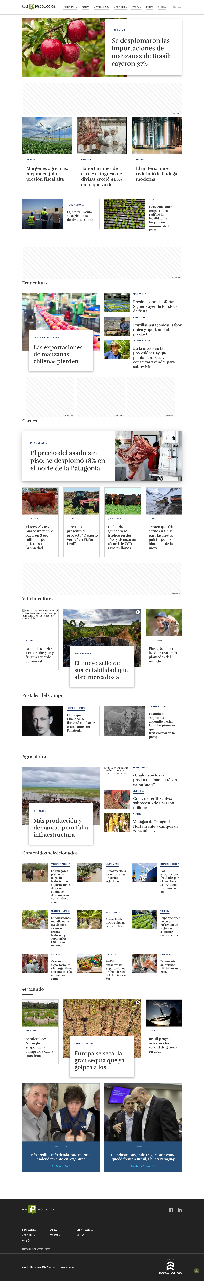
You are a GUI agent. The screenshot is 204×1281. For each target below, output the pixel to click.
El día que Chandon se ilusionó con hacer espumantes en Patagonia (81, 722)
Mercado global (82, 653)
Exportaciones (166, 955)
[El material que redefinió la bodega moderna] (157, 135)
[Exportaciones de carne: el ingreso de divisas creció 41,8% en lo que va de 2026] (102, 135)
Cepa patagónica (156, 640)
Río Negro (137, 814)
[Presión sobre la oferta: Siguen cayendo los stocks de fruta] (117, 302)
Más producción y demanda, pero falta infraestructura (60, 827)
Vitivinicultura (101, 7)
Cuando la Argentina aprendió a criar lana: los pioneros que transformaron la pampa (162, 725)
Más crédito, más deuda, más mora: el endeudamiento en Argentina (61, 1157)
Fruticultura (70, 7)
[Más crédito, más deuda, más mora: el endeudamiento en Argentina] (61, 1112)
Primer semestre (140, 768)
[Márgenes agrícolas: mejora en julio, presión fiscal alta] (47, 135)
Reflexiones (39, 811)
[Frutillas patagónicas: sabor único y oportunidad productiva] (117, 326)
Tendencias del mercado (46, 337)
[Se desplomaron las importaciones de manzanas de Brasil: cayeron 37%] (102, 47)
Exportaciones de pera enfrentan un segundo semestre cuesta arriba (170, 926)
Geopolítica (138, 791)
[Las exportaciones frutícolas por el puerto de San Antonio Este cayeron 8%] (144, 872)
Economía (136, 7)
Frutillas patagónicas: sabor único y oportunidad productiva (157, 330)
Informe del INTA (38, 442)
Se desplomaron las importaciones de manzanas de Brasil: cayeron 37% (141, 52)
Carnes (85, 7)
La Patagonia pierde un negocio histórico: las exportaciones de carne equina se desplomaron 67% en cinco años (60, 886)
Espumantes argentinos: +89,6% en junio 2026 (170, 966)
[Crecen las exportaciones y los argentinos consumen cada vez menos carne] (35, 963)
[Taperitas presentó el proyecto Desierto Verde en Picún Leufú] (82, 501)
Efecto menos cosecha (169, 864)
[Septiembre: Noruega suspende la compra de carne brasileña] (40, 1013)
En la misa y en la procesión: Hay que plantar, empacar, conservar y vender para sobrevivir (154, 357)
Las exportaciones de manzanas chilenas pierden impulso (57, 358)
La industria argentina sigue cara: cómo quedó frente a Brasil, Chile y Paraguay (143, 1157)
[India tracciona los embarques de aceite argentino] (89, 872)
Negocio (30, 159)
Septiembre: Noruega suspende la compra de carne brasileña (39, 1047)
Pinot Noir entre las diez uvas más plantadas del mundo (163, 654)
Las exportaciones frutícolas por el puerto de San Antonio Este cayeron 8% (170, 881)
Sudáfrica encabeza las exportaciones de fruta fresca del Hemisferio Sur (116, 970)
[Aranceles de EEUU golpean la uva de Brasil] (89, 919)
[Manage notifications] (196, 1270)
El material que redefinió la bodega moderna (156, 174)
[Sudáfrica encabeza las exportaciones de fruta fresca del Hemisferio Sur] (89, 963)
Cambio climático (83, 1043)
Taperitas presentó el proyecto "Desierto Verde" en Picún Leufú (82, 535)
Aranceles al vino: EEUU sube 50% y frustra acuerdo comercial (40, 654)
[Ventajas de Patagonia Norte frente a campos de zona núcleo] (117, 822)
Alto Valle (153, 200)
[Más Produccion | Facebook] (175, 7)
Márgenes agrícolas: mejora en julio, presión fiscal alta (47, 174)
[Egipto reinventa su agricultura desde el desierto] (42, 214)
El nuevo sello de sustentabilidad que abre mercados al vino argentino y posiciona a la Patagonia (101, 680)
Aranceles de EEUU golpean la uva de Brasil (115, 923)
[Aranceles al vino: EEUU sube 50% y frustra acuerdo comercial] (40, 622)
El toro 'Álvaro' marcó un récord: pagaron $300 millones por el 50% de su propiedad (40, 537)
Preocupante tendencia (60, 864)
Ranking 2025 (111, 955)
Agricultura (120, 7)
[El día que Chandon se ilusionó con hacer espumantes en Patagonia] (42, 721)
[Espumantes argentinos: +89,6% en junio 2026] (144, 963)
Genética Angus (32, 519)
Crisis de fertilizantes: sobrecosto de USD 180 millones (153, 803)
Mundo (149, 7)
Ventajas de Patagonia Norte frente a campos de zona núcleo (155, 826)
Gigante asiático (112, 864)
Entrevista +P (139, 318)
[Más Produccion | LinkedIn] (180, 7)
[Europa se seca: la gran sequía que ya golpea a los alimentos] (102, 1028)
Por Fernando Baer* (61, 1166)
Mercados (30, 640)
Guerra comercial (113, 913)
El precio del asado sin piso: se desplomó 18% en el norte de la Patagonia (67, 460)
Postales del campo (76, 708)
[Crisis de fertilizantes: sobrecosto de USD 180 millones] (117, 799)
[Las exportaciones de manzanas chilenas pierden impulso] (61, 322)
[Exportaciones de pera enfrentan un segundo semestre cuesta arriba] (144, 919)
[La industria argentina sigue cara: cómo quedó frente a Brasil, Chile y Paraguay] (143, 1112)
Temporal (153, 519)
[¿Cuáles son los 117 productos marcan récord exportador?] (117, 776)
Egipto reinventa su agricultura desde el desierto (80, 216)
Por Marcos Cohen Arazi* (143, 1166)
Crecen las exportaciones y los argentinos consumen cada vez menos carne (61, 970)
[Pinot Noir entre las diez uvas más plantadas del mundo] (164, 622)
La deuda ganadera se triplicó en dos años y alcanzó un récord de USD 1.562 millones (122, 537)
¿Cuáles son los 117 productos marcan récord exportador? (155, 780)
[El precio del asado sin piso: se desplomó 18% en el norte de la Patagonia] (148, 456)
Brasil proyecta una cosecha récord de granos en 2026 (163, 1045)
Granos (152, 1031)
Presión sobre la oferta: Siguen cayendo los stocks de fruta (156, 306)
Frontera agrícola (75, 205)
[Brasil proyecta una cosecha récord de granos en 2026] (164, 1013)
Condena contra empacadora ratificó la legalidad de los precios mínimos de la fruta (161, 218)
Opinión (26, 1241)
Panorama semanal (60, 1147)
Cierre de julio (139, 294)
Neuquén (70, 519)
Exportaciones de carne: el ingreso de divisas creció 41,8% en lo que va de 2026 (101, 179)
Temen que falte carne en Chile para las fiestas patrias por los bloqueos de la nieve (162, 537)
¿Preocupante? (114, 519)
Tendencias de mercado (60, 911)
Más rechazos (32, 1031)
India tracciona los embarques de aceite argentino (116, 876)
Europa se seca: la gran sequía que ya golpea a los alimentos (99, 1064)
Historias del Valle (141, 341)
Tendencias (118, 30)
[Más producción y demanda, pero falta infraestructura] (61, 796)
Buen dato (86, 159)
